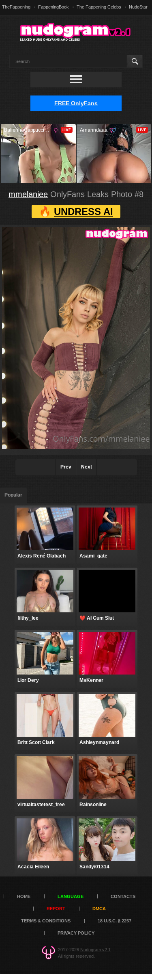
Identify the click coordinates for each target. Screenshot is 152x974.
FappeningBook (53, 6)
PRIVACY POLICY (76, 933)
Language (70, 896)
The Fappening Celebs (99, 6)
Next (86, 467)
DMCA (99, 908)
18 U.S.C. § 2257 (114, 920)
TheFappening (16, 6)
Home (23, 896)
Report (56, 908)
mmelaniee (28, 194)
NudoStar (138, 6)
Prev (65, 467)
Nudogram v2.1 (95, 949)
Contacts (123, 896)
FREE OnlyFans (76, 103)
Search (134, 61)
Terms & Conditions (46, 920)
